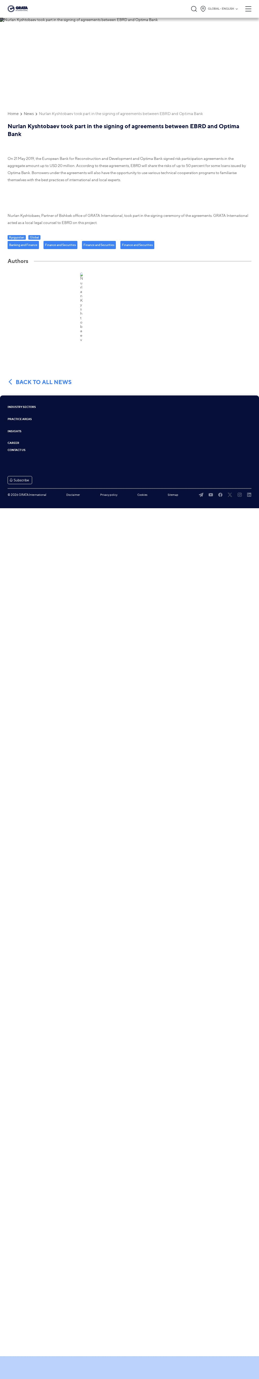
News (29, 113)
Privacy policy (108, 495)
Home (13, 113)
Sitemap (173, 495)
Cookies (142, 495)
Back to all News (44, 382)
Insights (14, 431)
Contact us (17, 450)
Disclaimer (73, 495)
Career (13, 443)
